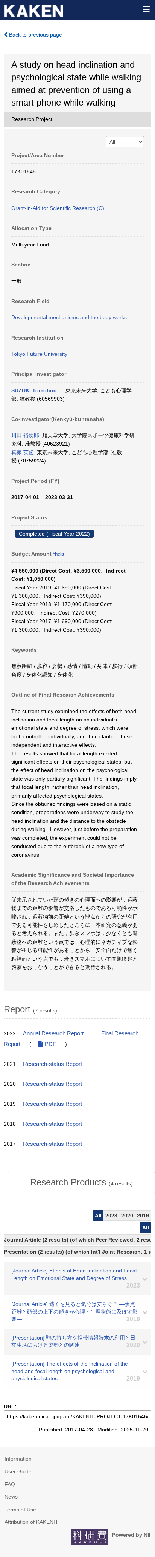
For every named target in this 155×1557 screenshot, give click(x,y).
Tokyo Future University (39, 354)
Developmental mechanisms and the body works (69, 317)
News (11, 1497)
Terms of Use (20, 1509)
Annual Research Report (53, 1033)
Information (18, 1459)
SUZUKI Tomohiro (34, 390)
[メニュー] (146, 9)
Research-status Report (52, 1064)
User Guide (18, 1471)
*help (58, 554)
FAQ (10, 1484)
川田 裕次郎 (25, 435)
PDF (49, 1044)
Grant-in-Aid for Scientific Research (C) (57, 208)
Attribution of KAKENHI (32, 1522)
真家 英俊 (22, 452)
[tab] (81, 1182)
